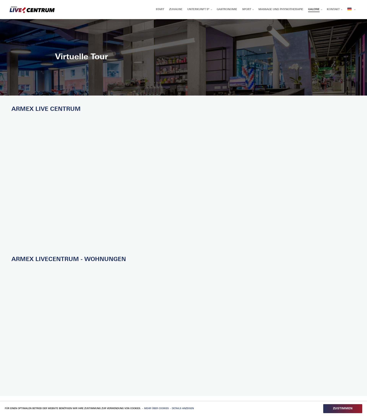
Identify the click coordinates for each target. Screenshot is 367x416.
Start (160, 9)
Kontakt (333, 9)
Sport (246, 9)
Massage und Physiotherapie (280, 9)
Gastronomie (227, 9)
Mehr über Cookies (156, 408)
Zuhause (175, 9)
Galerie (314, 9)
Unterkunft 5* (198, 9)
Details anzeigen (183, 408)
